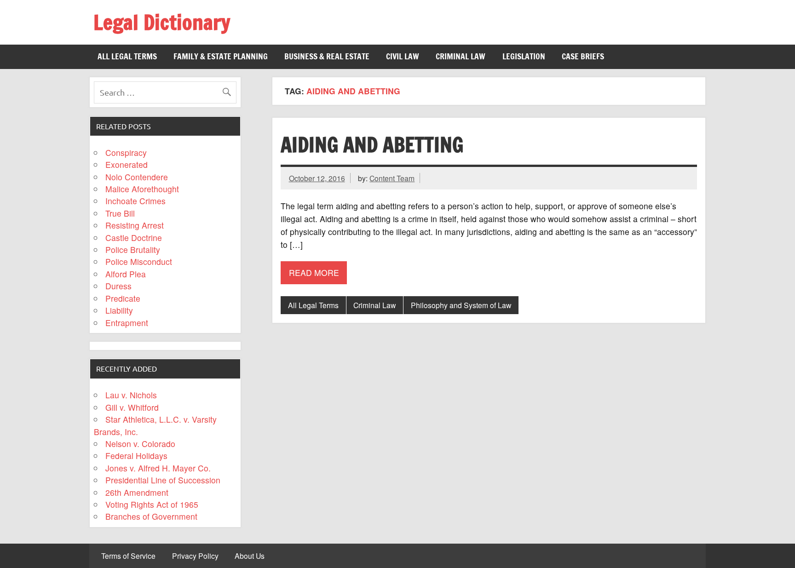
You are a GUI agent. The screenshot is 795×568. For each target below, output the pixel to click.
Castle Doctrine (133, 237)
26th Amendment (136, 492)
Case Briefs (583, 56)
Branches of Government (151, 516)
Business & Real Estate (326, 56)
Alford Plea (125, 274)
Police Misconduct (138, 261)
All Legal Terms (127, 56)
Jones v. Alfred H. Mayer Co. (158, 468)
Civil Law (402, 56)
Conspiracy (126, 152)
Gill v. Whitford (132, 407)
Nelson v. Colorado (140, 443)
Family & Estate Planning (220, 56)
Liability (119, 310)
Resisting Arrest (134, 225)
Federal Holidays (136, 455)
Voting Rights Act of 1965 (151, 504)
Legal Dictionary (161, 22)
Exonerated (126, 164)
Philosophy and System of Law (461, 305)
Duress (118, 286)
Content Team (392, 178)
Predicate (122, 298)
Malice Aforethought (142, 189)
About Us (250, 556)
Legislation (523, 56)
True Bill (120, 213)
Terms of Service (128, 556)
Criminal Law (460, 56)
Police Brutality (132, 249)
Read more (314, 272)
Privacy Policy (195, 556)
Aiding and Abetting (372, 144)
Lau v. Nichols (131, 395)
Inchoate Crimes (135, 201)
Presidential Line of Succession (162, 480)
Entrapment (126, 322)
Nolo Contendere (136, 177)
